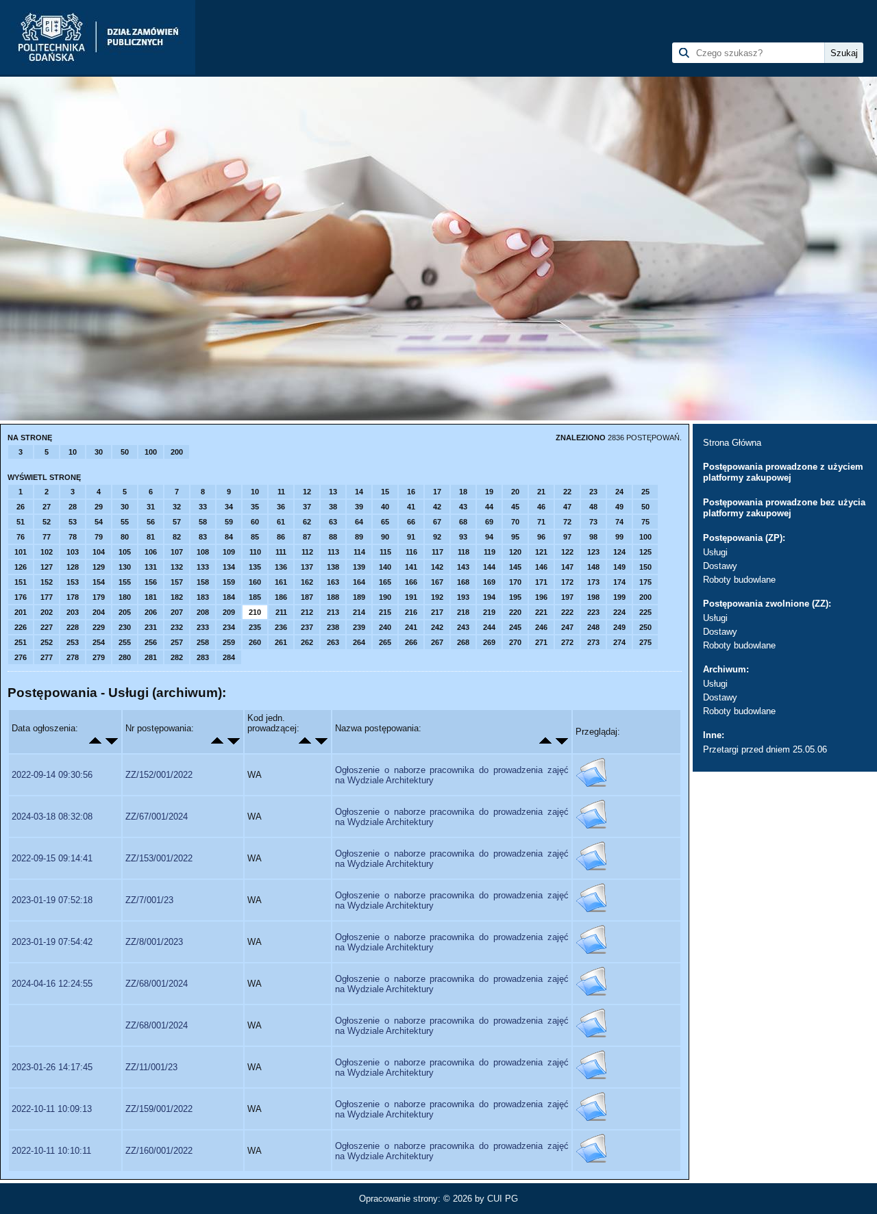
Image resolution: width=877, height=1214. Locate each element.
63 (333, 522)
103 (72, 552)
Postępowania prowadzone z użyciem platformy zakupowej (783, 472)
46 (541, 507)
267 (437, 642)
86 (281, 537)
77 (46, 537)
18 (463, 492)
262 (307, 642)
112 (307, 552)
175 (645, 582)
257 (177, 642)
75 (645, 522)
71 (541, 522)
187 (307, 597)
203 (72, 612)
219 (489, 612)
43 (463, 507)
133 (203, 567)
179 (98, 597)
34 (229, 507)
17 (437, 492)
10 (73, 452)
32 (177, 507)
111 (280, 552)
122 (567, 552)
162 (307, 582)
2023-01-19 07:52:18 (52, 900)
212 (307, 612)
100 (151, 452)
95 (515, 537)
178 (72, 597)
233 (203, 627)
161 (281, 582)
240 (385, 627)
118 (463, 552)
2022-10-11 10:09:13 (52, 1109)
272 (567, 642)
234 (229, 627)
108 (203, 552)
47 (567, 507)
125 (645, 552)
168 (463, 582)
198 (593, 597)
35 (255, 507)
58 (203, 522)
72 (567, 522)
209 (229, 612)
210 (255, 612)
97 (567, 537)
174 (619, 582)
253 (72, 642)
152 (46, 582)
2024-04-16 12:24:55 (52, 983)
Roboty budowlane (739, 579)
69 (489, 522)
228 (72, 627)
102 (46, 552)
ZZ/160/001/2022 (159, 1151)
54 (99, 522)
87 (307, 537)
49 (619, 507)
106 (151, 552)
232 (177, 627)
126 (20, 567)
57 (177, 522)
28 (73, 507)
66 (411, 522)
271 (541, 642)
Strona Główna (732, 443)
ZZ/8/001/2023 (154, 942)
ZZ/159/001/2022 (159, 1109)
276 (20, 657)
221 (541, 612)
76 (20, 537)
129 (98, 567)
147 (567, 567)
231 (151, 627)
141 (411, 567)
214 (359, 612)
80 (125, 537)
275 (645, 642)
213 (333, 612)
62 (307, 522)
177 (46, 597)
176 (20, 597)
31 (151, 507)
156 (151, 582)
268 (463, 642)
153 (72, 582)
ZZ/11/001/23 (151, 1067)
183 (203, 597)
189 (359, 597)
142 (437, 567)
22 (567, 492)
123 (593, 552)
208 (203, 612)
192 (437, 597)
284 (229, 657)
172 (567, 582)
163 (333, 582)
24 (619, 492)
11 (281, 492)
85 (255, 537)
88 (333, 537)
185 (255, 597)
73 (593, 522)
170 (515, 582)
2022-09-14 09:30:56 (52, 775)
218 (463, 612)
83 (203, 537)
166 (411, 582)
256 (151, 642)
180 (125, 597)
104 (98, 552)
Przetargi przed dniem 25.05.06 (765, 749)
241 (411, 627)
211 (281, 612)
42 (437, 507)
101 (20, 552)
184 (229, 597)
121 (541, 552)
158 (203, 582)
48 (593, 507)
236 (281, 627)
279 (98, 657)
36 (281, 507)
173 (593, 582)
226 (20, 627)
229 (98, 627)
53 (73, 522)
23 (593, 492)
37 (307, 507)
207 (177, 612)
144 (489, 567)
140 (385, 567)
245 (515, 627)
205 (125, 612)
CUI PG (502, 1198)
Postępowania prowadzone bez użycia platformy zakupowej (784, 507)
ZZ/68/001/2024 (156, 983)
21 (541, 492)
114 (359, 552)
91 (411, 537)
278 (72, 657)
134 (229, 567)
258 (203, 642)
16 (411, 492)
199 (619, 597)
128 (72, 567)
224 (619, 612)
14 (359, 492)
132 (177, 567)
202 (46, 612)
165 (385, 582)
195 (515, 597)
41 (411, 507)
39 (359, 507)
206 (151, 612)
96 (541, 537)
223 (593, 612)
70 (515, 522)
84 (229, 537)
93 (463, 537)
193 (463, 597)
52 (46, 522)
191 (411, 597)
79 (99, 537)
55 (125, 522)
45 (515, 507)
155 (125, 582)
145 (515, 567)
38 (333, 507)
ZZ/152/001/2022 (159, 775)
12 (307, 492)
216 (411, 612)
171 (541, 582)
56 (151, 522)
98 (593, 537)
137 (307, 567)
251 (20, 642)
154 (98, 582)
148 (593, 567)
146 (541, 567)
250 (645, 627)
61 (281, 522)
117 (437, 552)
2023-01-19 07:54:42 (52, 942)
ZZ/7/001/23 (149, 900)
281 (151, 657)
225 (645, 612)
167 (437, 582)
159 (229, 582)
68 (463, 522)
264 (359, 642)
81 (151, 537)
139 (359, 567)
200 (177, 452)
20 (515, 492)
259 (229, 642)
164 (359, 582)
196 (541, 597)
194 (489, 597)
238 (333, 627)
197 (567, 597)
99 (619, 537)
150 (645, 567)
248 (593, 627)
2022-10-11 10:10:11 (51, 1151)
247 (567, 627)
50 (125, 452)
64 (359, 522)
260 (255, 642)
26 (20, 507)
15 (385, 492)
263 (333, 642)
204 (98, 612)
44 (489, 507)
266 (411, 642)
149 (619, 567)
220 (515, 612)
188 (333, 597)
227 (46, 627)
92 (437, 537)
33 (203, 507)
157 (177, 582)
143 (463, 567)
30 (99, 452)
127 (46, 567)
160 (255, 582)
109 (229, 552)
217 (437, 612)
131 (151, 567)
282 (177, 657)
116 (411, 552)
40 (385, 507)
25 (645, 492)
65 (385, 522)
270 (515, 642)
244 (489, 627)
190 (385, 597)
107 (177, 552)
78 (73, 537)
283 (203, 657)
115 (385, 552)
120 (515, 552)
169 (489, 582)
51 (20, 522)
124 (619, 552)
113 (333, 552)
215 (385, 612)
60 (255, 522)
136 (281, 567)
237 (307, 627)
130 (125, 567)
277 (46, 657)
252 (46, 642)
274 (619, 642)
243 (463, 627)
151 (20, 582)
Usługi (715, 552)
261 (281, 642)
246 (541, 627)
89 (359, 537)
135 (255, 567)
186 (281, 597)
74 (619, 522)
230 (125, 627)
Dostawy (720, 566)
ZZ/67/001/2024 (156, 816)
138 (333, 567)
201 (20, 612)
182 (177, 597)
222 (567, 612)
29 (99, 507)
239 (359, 627)
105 (125, 552)
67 (437, 522)
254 (98, 642)
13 (333, 492)
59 (229, 522)
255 (125, 642)
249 (619, 627)
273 (593, 642)
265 (385, 642)
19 (489, 492)
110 (255, 552)
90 (385, 537)
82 (177, 537)
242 (437, 627)
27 (46, 507)
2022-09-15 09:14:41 (52, 858)
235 (255, 627)
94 (489, 537)
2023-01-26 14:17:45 (52, 1067)
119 (489, 552)
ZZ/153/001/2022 (159, 858)
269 (489, 642)
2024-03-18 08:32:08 (52, 816)
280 (125, 657)
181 (151, 597)
